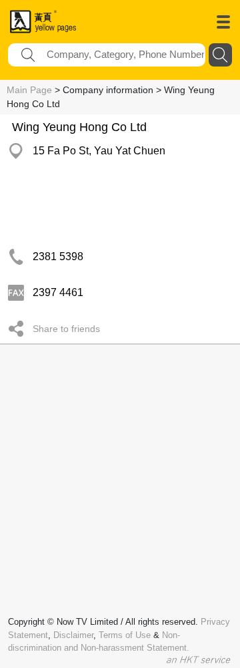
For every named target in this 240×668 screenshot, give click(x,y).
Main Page (29, 89)
